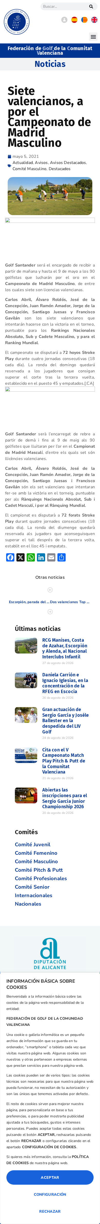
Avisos (41, 162)
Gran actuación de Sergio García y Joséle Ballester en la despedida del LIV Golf (65, 720)
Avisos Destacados (68, 162)
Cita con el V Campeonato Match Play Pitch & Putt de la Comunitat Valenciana (63, 761)
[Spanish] (74, 21)
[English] (94, 21)
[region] (50, 1098)
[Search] (91, 6)
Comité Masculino (29, 169)
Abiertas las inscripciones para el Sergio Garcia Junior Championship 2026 (64, 798)
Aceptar (50, 1177)
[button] (93, 36)
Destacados (60, 169)
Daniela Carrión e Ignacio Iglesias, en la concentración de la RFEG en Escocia (65, 683)
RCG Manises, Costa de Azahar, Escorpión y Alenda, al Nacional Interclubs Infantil (64, 648)
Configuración (50, 1194)
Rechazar (50, 1211)
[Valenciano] (84, 21)
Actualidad (23, 162)
